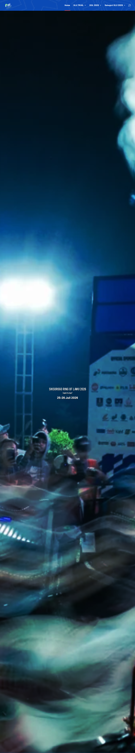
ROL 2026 (94, 5)
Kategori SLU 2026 (114, 5)
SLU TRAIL (78, 5)
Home (67, 5)
